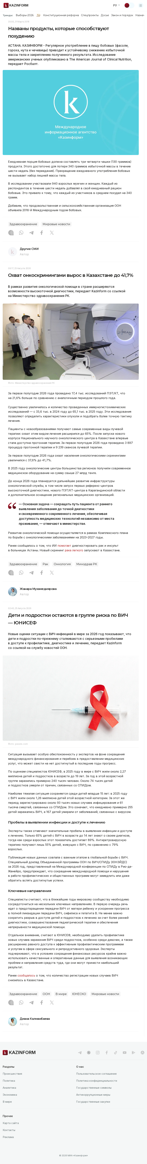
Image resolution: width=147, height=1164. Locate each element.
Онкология (62, 564)
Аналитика (9, 1087)
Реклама (8, 1137)
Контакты (9, 1130)
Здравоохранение (23, 224)
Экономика (10, 1094)
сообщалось (27, 975)
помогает (64, 545)
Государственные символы (94, 1087)
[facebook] (106, 1052)
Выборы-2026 (25, 15)
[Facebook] (41, 233)
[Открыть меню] (140, 5)
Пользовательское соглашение (96, 1073)
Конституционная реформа (61, 15)
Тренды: (8, 15)
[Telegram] (31, 233)
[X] (52, 233)
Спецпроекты (90, 15)
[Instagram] (11, 233)
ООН (46, 994)
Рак (45, 564)
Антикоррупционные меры (93, 1094)
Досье (105, 15)
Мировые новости (56, 224)
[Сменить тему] (129, 5)
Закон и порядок (122, 15)
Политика (9, 1080)
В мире (61, 994)
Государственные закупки (93, 1101)
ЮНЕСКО (79, 994)
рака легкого (74, 550)
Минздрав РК (86, 564)
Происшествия (12, 1073)
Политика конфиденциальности (96, 1080)
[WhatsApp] (21, 233)
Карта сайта (11, 1123)
